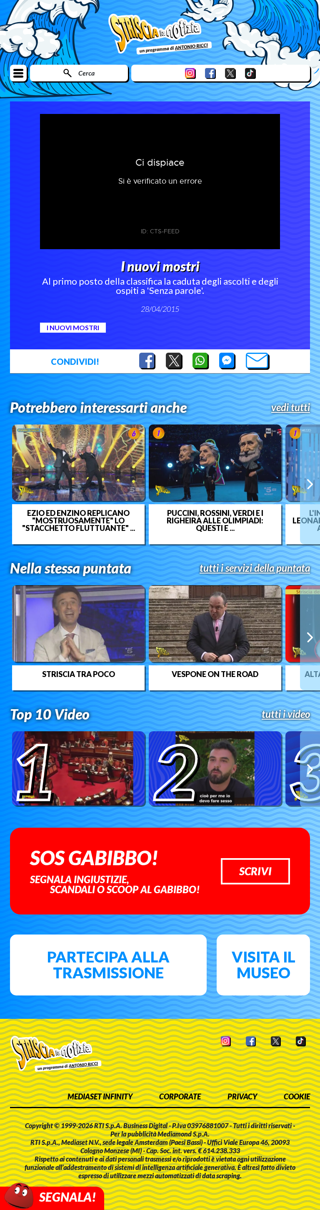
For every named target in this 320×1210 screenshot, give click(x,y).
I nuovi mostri (73, 327)
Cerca (86, 73)
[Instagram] (190, 73)
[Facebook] (210, 73)
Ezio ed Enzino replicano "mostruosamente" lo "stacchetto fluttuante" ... (78, 520)
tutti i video (286, 714)
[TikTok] (250, 73)
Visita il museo (263, 964)
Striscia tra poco (78, 674)
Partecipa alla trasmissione (108, 964)
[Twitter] (230, 73)
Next (310, 484)
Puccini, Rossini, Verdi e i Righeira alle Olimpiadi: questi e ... (215, 520)
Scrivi (255, 871)
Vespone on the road (215, 674)
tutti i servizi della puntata (255, 568)
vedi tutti (290, 407)
